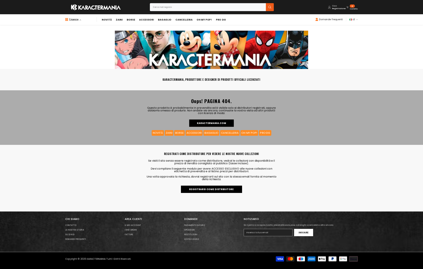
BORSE (179, 133)
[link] (211, 48)
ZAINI (169, 133)
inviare (304, 232)
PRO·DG (265, 133)
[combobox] (208, 7)
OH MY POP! (249, 133)
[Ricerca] (212, 7)
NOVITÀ (158, 133)
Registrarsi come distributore (211, 189)
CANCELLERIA (230, 133)
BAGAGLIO (211, 133)
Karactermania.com (211, 123)
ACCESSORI (194, 133)
